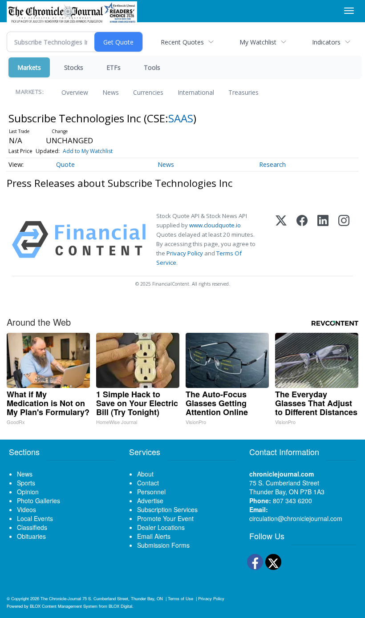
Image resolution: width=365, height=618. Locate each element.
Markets (29, 67)
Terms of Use (180, 598)
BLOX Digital (120, 606)
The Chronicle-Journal (61, 598)
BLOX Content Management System (63, 606)
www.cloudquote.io (215, 225)
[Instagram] (344, 239)
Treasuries (243, 92)
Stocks (73, 67)
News (110, 92)
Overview (74, 92)
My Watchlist (257, 42)
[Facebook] (302, 239)
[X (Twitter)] (281, 239)
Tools (152, 67)
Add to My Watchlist (88, 151)
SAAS (180, 118)
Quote (65, 164)
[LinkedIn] (323, 239)
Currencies (148, 92)
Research (272, 164)
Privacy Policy (184, 253)
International (196, 92)
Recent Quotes (182, 42)
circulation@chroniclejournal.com (295, 518)
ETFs (113, 67)
